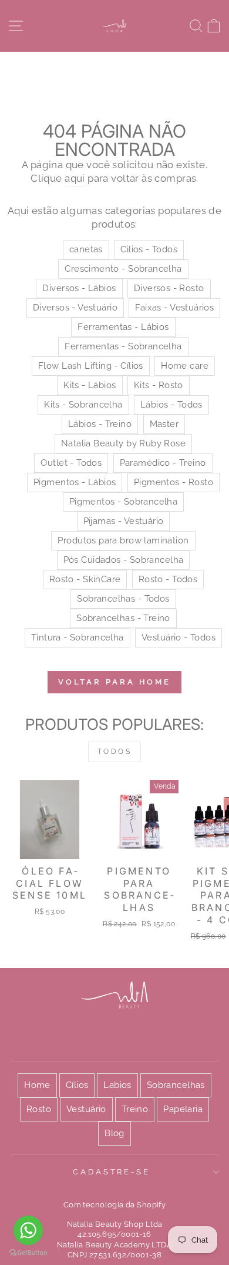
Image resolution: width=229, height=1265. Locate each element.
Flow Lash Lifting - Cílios (90, 366)
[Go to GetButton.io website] (28, 1253)
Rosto (38, 1109)
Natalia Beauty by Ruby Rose (123, 443)
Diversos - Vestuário (75, 307)
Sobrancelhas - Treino (123, 618)
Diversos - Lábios (79, 288)
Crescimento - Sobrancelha (123, 268)
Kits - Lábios (89, 385)
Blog (114, 1133)
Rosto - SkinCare (85, 579)
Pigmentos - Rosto (173, 482)
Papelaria (183, 1109)
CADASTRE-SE (112, 1171)
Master (164, 424)
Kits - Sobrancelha (83, 404)
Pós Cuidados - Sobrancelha (123, 560)
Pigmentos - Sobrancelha (123, 501)
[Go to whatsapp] (28, 1230)
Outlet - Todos (71, 463)
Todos (114, 751)
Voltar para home (114, 681)
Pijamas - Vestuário (123, 521)
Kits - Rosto (158, 385)
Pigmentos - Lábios (74, 482)
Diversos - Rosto (169, 288)
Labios (117, 1085)
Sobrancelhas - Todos (123, 598)
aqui (75, 178)
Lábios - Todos (171, 404)
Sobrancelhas (176, 1085)
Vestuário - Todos (178, 637)
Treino (135, 1109)
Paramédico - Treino (163, 463)
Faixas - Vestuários (174, 307)
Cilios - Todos (148, 249)
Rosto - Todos (168, 579)
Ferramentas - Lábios (123, 327)
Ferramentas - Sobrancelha (123, 346)
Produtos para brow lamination (123, 540)
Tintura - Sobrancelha (77, 637)
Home (37, 1085)
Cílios (77, 1085)
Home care (184, 366)
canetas (86, 249)
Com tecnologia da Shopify (114, 1204)
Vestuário (86, 1109)
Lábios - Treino (100, 424)
